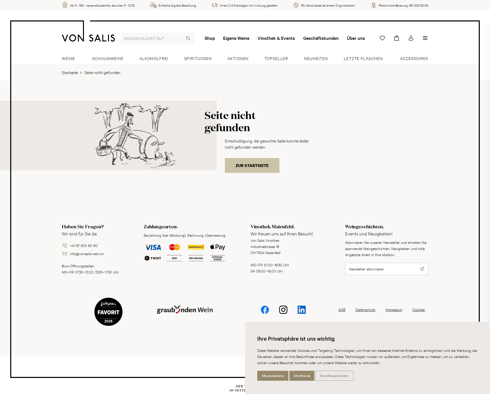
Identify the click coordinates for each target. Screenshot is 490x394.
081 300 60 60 (418, 5)
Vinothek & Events (276, 38)
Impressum (394, 309)
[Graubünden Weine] (184, 316)
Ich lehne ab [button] (302, 376)
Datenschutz (365, 309)
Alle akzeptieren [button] (273, 376)
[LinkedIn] (301, 313)
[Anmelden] (411, 38)
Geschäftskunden (321, 38)
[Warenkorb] (396, 38)
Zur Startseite (252, 165)
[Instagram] (283, 313)
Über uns (356, 38)
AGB (341, 309)
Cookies (418, 309)
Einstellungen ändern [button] (334, 376)
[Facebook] (265, 313)
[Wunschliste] (382, 38)
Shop (210, 38)
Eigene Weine (236, 38)
